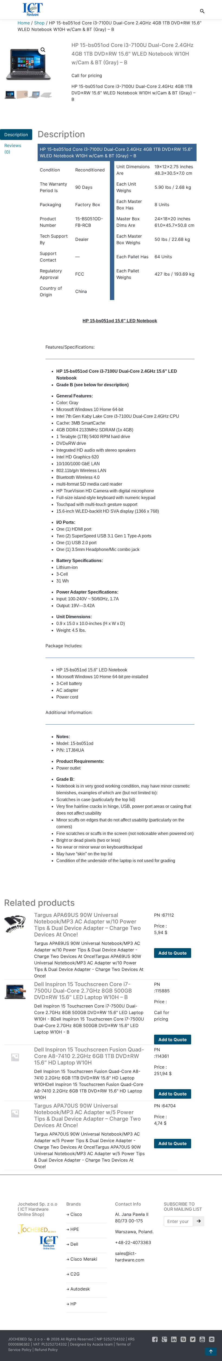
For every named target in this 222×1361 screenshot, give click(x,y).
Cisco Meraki (83, 1259)
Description (16, 134)
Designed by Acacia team (91, 1344)
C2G (75, 1274)
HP (73, 1303)
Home (24, 23)
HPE (74, 1229)
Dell (74, 1244)
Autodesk (80, 1289)
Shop (39, 23)
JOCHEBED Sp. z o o (26, 1339)
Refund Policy (46, 1349)
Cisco (76, 1214)
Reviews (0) (12, 149)
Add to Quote (172, 953)
